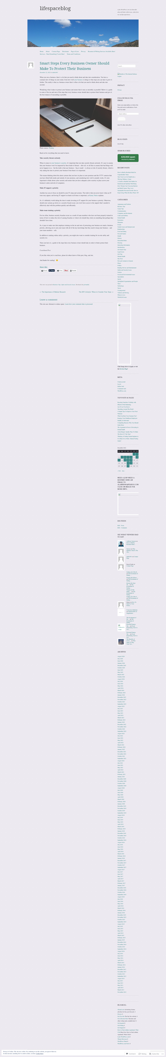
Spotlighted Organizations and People (128, 281)
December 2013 (122, 969)
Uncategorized (121, 290)
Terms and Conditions (73, 54)
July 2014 (120, 953)
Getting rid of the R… (132, 572)
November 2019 (122, 808)
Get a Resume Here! (123, 1018)
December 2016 (122, 888)
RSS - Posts (121, 525)
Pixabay (51, 148)
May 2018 (120, 849)
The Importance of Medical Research (52, 292)
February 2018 (121, 856)
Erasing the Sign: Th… (131, 584)
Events (119, 224)
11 (119, 460)
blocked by (130, 159)
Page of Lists (75, 51)
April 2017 (120, 879)
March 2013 (121, 990)
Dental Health (121, 218)
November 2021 (122, 754)
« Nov (119, 471)
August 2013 (121, 978)
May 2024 (120, 686)
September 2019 (122, 813)
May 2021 (120, 767)
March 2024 (121, 690)
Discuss (120, 1014)
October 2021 (121, 756)
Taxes (119, 283)
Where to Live (121, 295)
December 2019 (122, 806)
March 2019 (121, 826)
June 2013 (120, 983)
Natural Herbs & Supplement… (131, 612)
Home (41, 51)
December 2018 (122, 833)
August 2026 (121, 656)
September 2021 (122, 758)
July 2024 (120, 681)
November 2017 (122, 863)
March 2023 (121, 717)
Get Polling (121, 1025)
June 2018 (120, 847)
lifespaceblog (55, 8)
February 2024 (121, 693)
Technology (121, 286)
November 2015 (122, 917)
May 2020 (120, 795)
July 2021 (120, 763)
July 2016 (120, 899)
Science (120, 272)
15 (131, 460)
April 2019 (120, 824)
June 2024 (120, 683)
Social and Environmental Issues (126, 274)
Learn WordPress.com (123, 1037)
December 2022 (122, 724)
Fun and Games (122, 234)
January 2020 (121, 804)
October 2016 (121, 892)
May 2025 (120, 672)
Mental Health (121, 256)
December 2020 (122, 779)
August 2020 (121, 788)
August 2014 (121, 951)
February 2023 (121, 720)
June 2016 (120, 901)
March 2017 (121, 881)
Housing (120, 243)
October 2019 (121, 810)
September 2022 (122, 731)
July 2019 (120, 817)
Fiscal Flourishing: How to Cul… (131, 627)
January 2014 (121, 967)
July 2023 (120, 708)
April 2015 (120, 933)
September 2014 (122, 949)
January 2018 (121, 858)
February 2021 (121, 774)
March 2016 (121, 908)
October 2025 (121, 668)
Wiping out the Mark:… (130, 590)
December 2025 (122, 665)
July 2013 (120, 981)
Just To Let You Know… (124, 407)
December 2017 (122, 860)
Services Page (123, 369)
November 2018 (122, 835)
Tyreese (128, 549)
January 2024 (121, 695)
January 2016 (121, 913)
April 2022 (120, 742)
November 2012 (122, 992)
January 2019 (121, 831)
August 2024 (121, 679)
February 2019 (121, 829)
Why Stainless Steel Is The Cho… (132, 550)
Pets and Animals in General (125, 261)
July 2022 (120, 736)
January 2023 (121, 722)
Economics (120, 220)
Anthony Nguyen (131, 541)
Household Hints (122, 240)
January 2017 (121, 885)
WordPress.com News (124, 1043)
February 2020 (121, 801)
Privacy (83, 51)
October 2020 (121, 783)
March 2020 (121, 799)
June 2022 (120, 738)
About (48, 51)
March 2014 (121, 962)
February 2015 (121, 937)
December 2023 (122, 697)
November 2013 (122, 972)
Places (119, 263)
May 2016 (120, 903)
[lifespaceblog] (83, 33)
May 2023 (120, 713)
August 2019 (121, 815)
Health (119, 236)
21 (128, 463)
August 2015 (121, 924)
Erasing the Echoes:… (132, 577)
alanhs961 (55, 72)
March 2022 (121, 745)
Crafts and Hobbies (123, 215)
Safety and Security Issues (68, 284)
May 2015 (120, 931)
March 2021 (121, 772)
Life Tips (120, 254)
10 (137, 457)
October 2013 (121, 974)
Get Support (121, 1028)
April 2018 (120, 851)
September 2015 (122, 922)
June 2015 (120, 928)
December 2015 (122, 915)
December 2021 (122, 751)
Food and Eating (122, 231)
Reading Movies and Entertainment (127, 268)
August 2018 (121, 842)
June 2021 (120, 765)
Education (120, 222)
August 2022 (121, 733)
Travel (119, 288)
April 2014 (120, 960)
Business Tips (57, 284)
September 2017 (122, 867)
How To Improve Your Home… (131, 603)
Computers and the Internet (125, 213)
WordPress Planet (122, 1041)
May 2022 (120, 740)
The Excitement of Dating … (132, 574)
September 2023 (122, 704)
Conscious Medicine (131, 610)
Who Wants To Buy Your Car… (131, 642)
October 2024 (121, 677)
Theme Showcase (122, 1039)
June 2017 (120, 874)
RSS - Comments (122, 528)
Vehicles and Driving (123, 293)
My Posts (120, 258)
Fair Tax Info (121, 1016)
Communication (122, 211)
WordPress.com (122, 391)
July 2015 (120, 926)
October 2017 (121, 865)
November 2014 (122, 944)
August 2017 (121, 869)
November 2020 (122, 781)
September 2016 (122, 894)
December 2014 (122, 942)
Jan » (123, 471)
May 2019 (120, 822)
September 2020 (122, 786)
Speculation (121, 277)
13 (125, 460)
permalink (86, 284)
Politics (120, 265)
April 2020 (120, 797)
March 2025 (121, 674)
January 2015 (121, 940)
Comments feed (122, 388)
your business (78, 80)
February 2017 (121, 883)
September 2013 (122, 976)
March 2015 (121, 935)
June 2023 (120, 711)
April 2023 (120, 715)
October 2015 (121, 919)
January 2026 (121, 663)
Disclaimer (65, 51)
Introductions (121, 247)
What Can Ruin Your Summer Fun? (127, 416)
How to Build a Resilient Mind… (131, 543)
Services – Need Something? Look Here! (52, 54)
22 (131, 463)
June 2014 (120, 956)
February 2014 (121, 965)
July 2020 (120, 790)
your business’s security (58, 163)
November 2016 (122, 890)
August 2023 (121, 706)
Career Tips (121, 209)
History (120, 238)
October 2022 (121, 729)
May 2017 (120, 876)
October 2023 (121, 702)
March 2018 (121, 854)
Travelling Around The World (125, 409)
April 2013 (120, 987)
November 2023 (122, 699)
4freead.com (121, 1009)
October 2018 (121, 838)
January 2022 (121, 749)
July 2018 (120, 844)
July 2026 (120, 658)
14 (128, 460)
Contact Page (56, 51)
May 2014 (120, 958)
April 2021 (120, 770)
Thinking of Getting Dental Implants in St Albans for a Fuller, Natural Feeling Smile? (128, 438)
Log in (119, 384)
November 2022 (122, 727)
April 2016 (120, 906)
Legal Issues (121, 252)
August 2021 (121, 761)
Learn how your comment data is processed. (79, 304)
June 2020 (120, 792)
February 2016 (121, 910)
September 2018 (122, 840)
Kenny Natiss (93, 195)
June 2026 (120, 661)
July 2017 (120, 872)
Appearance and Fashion (124, 204)
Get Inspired (121, 1023)
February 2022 (121, 747)
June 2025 (120, 670)
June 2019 (120, 820)
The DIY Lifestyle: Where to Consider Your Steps (96, 292)
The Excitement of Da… (131, 618)
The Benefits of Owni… (130, 640)
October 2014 (121, 947)
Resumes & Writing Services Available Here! (101, 51)
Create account (121, 382)
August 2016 (121, 897)
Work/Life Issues (122, 297)
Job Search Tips (122, 249)
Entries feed (121, 386)
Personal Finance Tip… (131, 625)
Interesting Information (124, 245)
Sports (119, 279)
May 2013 (120, 985)
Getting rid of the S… (132, 596)
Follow (121, 119)
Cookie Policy (39, 1053)
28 (128, 466)
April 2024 (120, 688)
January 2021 (121, 776)
